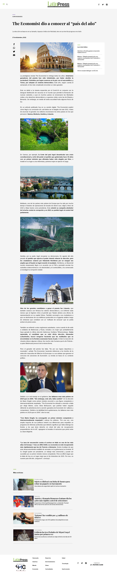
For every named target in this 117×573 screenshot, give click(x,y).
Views (47, 565)
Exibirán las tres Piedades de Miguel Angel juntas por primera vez (52, 533)
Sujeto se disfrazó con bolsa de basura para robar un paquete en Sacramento (52, 482)
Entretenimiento (50, 561)
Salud (63, 558)
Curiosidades (49, 569)
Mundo (34, 565)
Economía (35, 569)
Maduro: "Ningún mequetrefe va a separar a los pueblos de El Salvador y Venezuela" (88, 58)
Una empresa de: (20, 564)
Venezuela (35, 558)
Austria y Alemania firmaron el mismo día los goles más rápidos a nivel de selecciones (53, 499)
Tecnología (65, 563)
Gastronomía (66, 569)
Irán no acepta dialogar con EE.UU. (87, 70)
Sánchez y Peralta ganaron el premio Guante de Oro (88, 51)
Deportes (48, 558)
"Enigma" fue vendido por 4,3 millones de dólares (51, 516)
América (34, 561)
